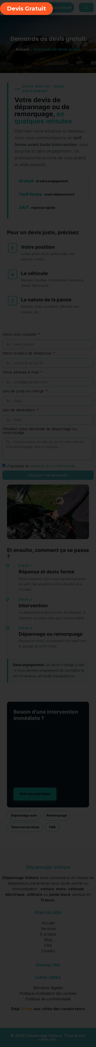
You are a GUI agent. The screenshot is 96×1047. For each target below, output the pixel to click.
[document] (48, 523)
